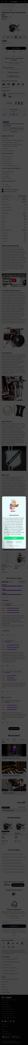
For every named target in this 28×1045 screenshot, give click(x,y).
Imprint (10, 545)
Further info (18, 542)
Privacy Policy (16, 545)
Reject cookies (10, 542)
